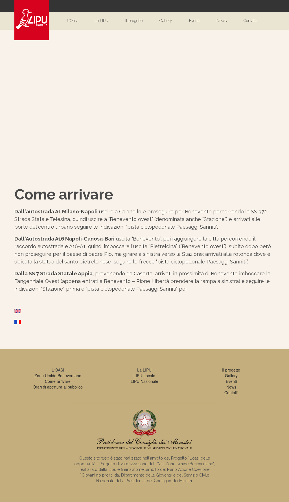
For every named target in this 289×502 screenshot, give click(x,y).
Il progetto (134, 20)
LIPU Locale (144, 375)
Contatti (250, 20)
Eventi (194, 20)
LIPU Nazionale (144, 381)
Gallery (165, 20)
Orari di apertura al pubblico (58, 387)
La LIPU (101, 20)
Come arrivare (58, 381)
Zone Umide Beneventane (57, 375)
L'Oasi (72, 20)
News (221, 20)
